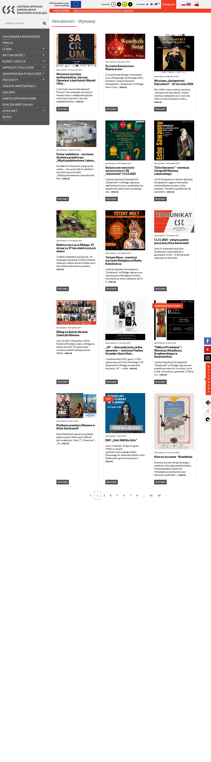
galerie (8, 92)
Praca (7, 43)
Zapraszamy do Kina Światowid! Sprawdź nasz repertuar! (103, 10)
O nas (7, 49)
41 (151, 495)
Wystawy (63, 109)
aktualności (13, 55)
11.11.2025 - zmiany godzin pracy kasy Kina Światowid (171, 241)
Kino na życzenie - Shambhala (173, 456)
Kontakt (10, 111)
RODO (7, 117)
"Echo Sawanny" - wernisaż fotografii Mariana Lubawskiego (171, 170)
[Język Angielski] (188, 4)
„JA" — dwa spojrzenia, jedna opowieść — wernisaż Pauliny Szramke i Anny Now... (124, 350)
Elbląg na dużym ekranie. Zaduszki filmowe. (72, 333)
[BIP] (196, 3)
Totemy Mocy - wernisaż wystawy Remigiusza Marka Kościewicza (123, 260)
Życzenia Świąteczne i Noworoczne (119, 67)
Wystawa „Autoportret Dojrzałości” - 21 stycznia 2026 (173, 82)
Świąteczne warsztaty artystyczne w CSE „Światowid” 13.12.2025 (120, 170)
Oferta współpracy (19, 86)
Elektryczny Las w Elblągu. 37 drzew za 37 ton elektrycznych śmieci (76, 248)
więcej (79, 101)
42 (159, 495)
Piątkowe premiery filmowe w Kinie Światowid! (75, 427)
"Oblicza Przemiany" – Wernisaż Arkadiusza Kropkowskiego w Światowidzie (168, 352)
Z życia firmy (11, 122)
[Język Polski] (183, 4)
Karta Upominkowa (19, 98)
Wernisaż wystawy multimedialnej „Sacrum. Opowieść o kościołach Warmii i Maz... (75, 78)
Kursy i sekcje (14, 61)
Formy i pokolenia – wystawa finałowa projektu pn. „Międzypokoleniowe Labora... (75, 157)
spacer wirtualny (17, 104)
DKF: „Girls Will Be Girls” (121, 440)
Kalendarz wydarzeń (21, 36)
